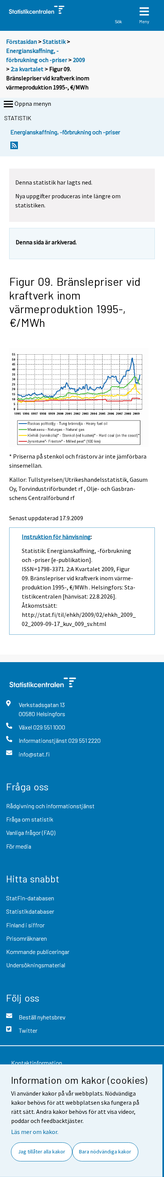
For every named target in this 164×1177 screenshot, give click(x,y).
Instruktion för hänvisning (56, 536)
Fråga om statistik (29, 819)
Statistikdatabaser (30, 911)
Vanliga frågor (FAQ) (30, 832)
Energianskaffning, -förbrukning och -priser (65, 131)
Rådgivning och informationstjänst (50, 805)
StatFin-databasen (30, 897)
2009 (79, 60)
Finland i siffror (25, 925)
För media (18, 846)
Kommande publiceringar (37, 951)
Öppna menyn (32, 103)
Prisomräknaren (26, 938)
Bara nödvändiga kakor (105, 1151)
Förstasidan (21, 41)
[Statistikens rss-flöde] (14, 147)
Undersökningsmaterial (35, 964)
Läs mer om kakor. (34, 1132)
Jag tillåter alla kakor (41, 1151)
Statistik (54, 41)
